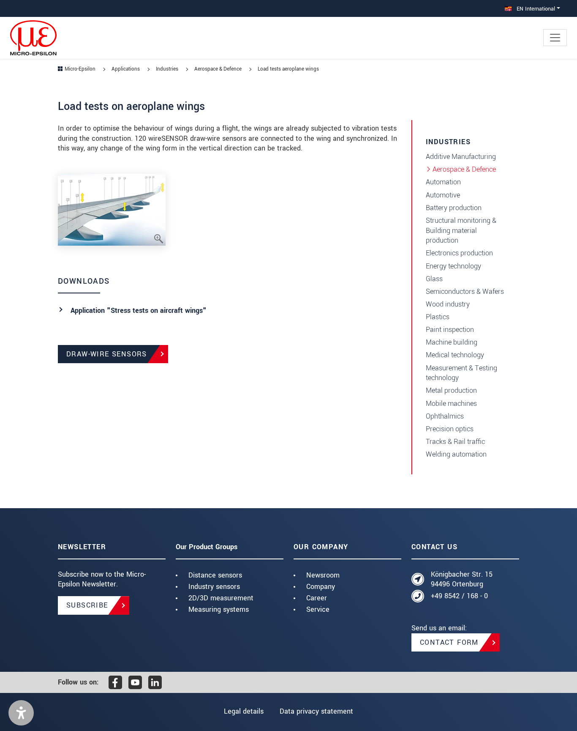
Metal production (451, 390)
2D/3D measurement (220, 598)
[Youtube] (135, 682)
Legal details (244, 711)
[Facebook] (115, 682)
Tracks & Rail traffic (455, 441)
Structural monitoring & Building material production (461, 231)
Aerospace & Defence (464, 169)
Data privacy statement (316, 711)
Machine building (451, 342)
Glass (434, 279)
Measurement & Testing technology (461, 373)
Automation (443, 182)
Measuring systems (218, 609)
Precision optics (450, 429)
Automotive (443, 195)
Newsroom (323, 575)
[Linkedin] (155, 682)
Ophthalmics (445, 416)
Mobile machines (451, 403)
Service (317, 609)
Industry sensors (214, 586)
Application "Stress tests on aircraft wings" (139, 310)
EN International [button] (535, 9)
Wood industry (448, 304)
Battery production (454, 208)
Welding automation (456, 454)
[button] (21, 713)
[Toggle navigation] (555, 37)
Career (316, 598)
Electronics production (459, 253)
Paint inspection (450, 329)
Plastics (437, 317)
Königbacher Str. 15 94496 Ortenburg (462, 579)
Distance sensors (215, 575)
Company (320, 586)
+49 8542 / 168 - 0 (459, 596)
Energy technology (453, 266)
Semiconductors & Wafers (465, 291)
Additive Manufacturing (461, 157)
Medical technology (455, 355)
